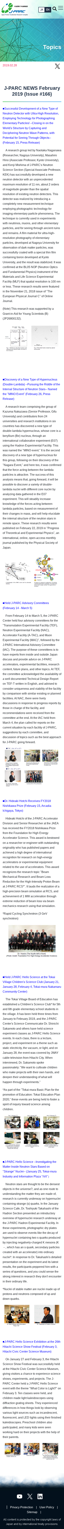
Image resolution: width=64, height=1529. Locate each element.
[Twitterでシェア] (57, 68)
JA (41, 9)
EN (47, 9)
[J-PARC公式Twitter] (30, 1496)
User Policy (46, 1507)
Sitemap (32, 1512)
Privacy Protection (21, 1507)
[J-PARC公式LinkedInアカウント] (40, 1496)
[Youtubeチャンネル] (19, 1496)
